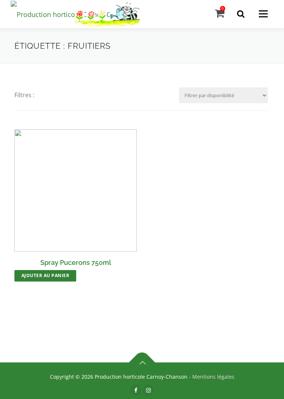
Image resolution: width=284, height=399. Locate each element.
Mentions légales (213, 376)
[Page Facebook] (135, 390)
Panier (223, 8)
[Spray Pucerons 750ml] (75, 190)
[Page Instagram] (148, 390)
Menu (263, 13)
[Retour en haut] (142, 362)
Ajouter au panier (45, 275)
